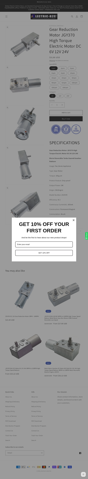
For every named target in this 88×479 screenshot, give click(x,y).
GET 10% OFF (44, 253)
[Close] (73, 220)
